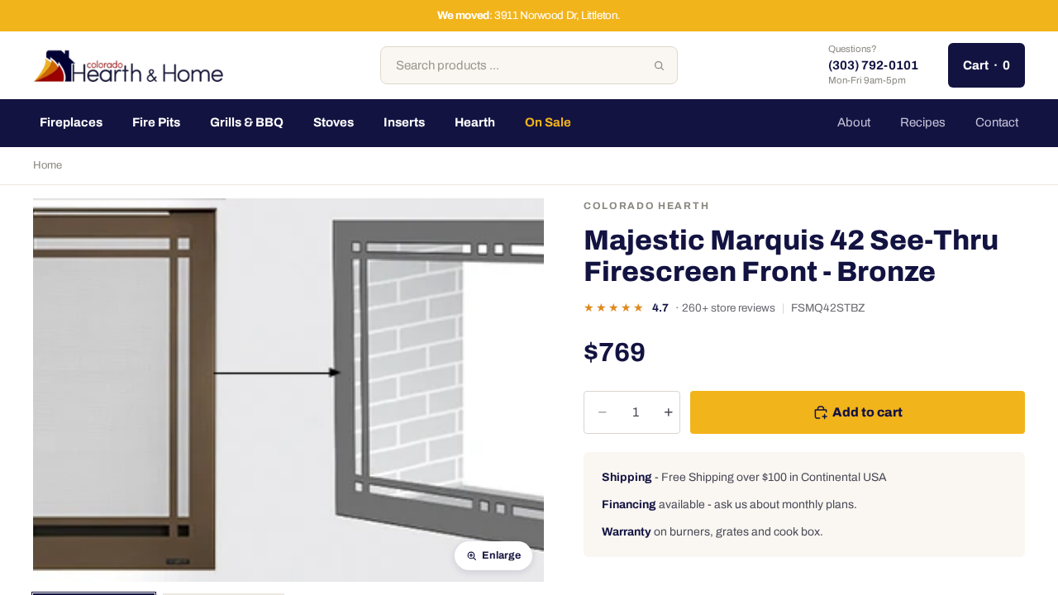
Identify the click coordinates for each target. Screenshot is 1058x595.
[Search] (659, 65)
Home (47, 165)
